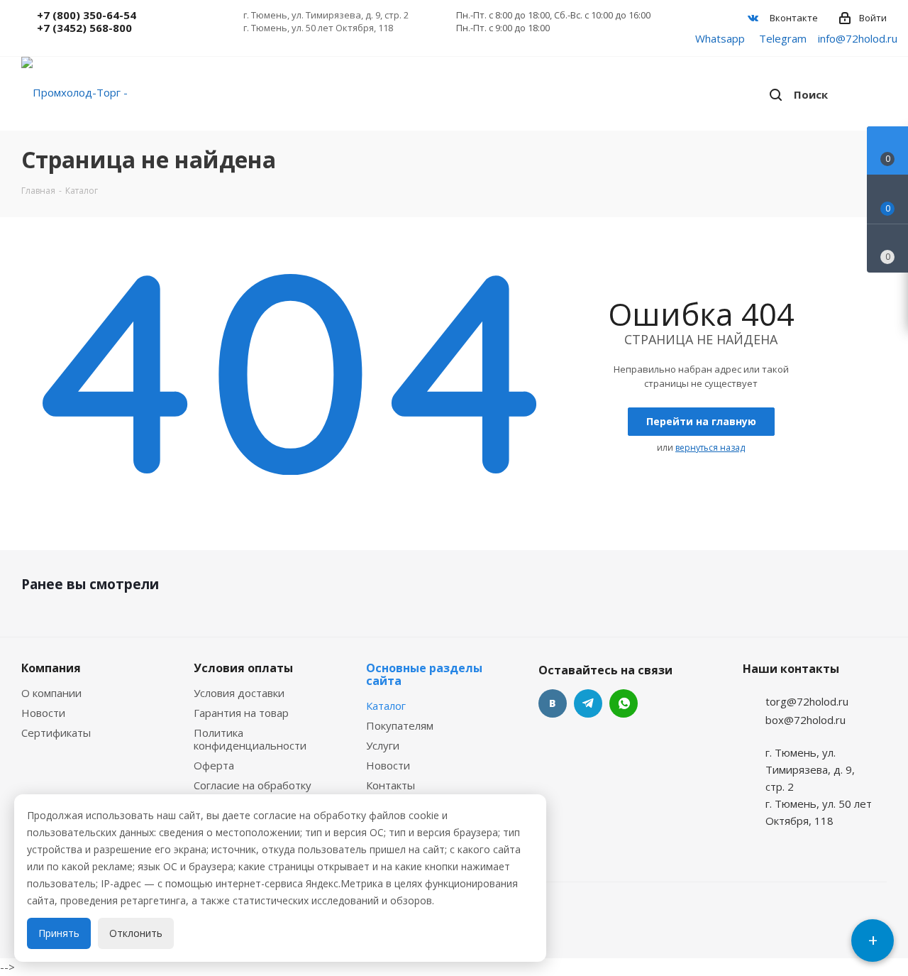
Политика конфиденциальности (250, 738)
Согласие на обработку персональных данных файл (266, 791)
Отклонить (135, 933)
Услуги (382, 745)
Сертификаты (56, 732)
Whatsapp (720, 38)
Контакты (390, 785)
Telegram (783, 38)
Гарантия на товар (241, 713)
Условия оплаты (243, 668)
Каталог (386, 705)
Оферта (214, 765)
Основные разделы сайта (424, 674)
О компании (51, 693)
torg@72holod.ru (806, 701)
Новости (43, 713)
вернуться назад (710, 448)
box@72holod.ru (805, 720)
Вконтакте (793, 17)
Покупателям (399, 725)
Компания (51, 668)
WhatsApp (623, 703)
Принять (58, 933)
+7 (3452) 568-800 (84, 28)
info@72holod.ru (857, 38)
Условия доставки (239, 693)
